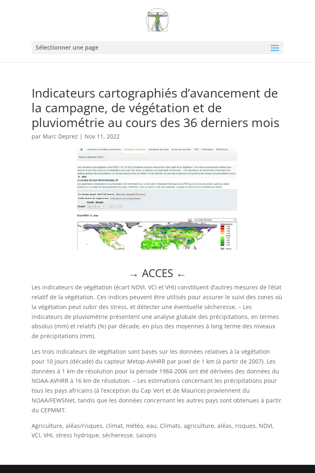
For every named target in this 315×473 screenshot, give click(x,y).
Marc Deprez (60, 136)
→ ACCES (157, 273)
